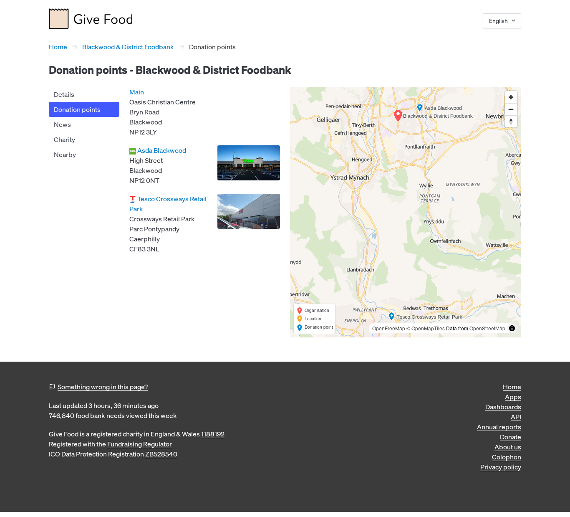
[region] (405, 212)
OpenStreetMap (487, 328)
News (62, 124)
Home (58, 46)
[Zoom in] (511, 97)
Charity (64, 139)
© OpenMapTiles (425, 328)
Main (136, 91)
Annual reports (499, 426)
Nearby (65, 154)
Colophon (506, 456)
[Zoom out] (511, 109)
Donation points (77, 109)
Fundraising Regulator (139, 444)
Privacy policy (500, 466)
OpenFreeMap (388, 328)
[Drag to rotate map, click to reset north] (511, 121)
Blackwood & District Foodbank (128, 46)
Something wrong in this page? (103, 386)
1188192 (212, 433)
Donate (510, 436)
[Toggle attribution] (512, 328)
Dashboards (503, 406)
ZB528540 (161, 454)
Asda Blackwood (161, 150)
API (516, 416)
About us (507, 446)
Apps (513, 396)
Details (64, 94)
